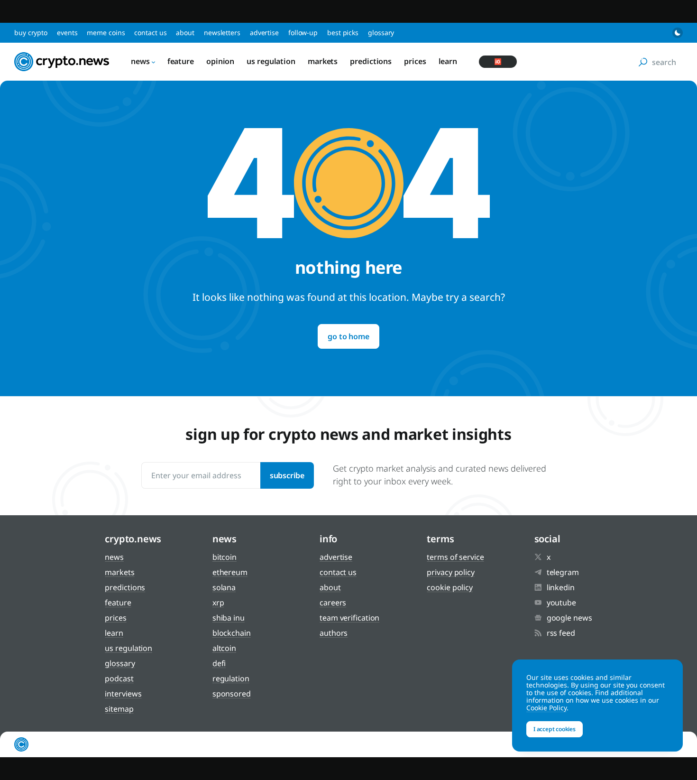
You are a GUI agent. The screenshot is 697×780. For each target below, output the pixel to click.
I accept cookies (554, 729)
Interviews (123, 693)
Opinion (220, 61)
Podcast (119, 678)
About (185, 32)
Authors (334, 633)
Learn (448, 61)
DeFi (219, 663)
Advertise (264, 32)
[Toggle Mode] (677, 33)
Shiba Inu (228, 618)
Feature (180, 61)
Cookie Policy (450, 587)
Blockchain (231, 633)
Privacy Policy (451, 572)
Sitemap (119, 709)
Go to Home (348, 336)
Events (67, 32)
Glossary (381, 32)
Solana (224, 587)
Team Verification (349, 618)
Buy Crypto (30, 32)
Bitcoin (224, 557)
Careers (333, 602)
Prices (415, 61)
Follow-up (303, 32)
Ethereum (230, 572)
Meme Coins (106, 32)
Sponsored (231, 693)
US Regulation (271, 61)
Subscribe (287, 475)
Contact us (150, 32)
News (140, 61)
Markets (323, 61)
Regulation (230, 678)
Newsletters (222, 32)
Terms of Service (455, 557)
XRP (218, 602)
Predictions (371, 61)
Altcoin (224, 648)
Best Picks (342, 32)
